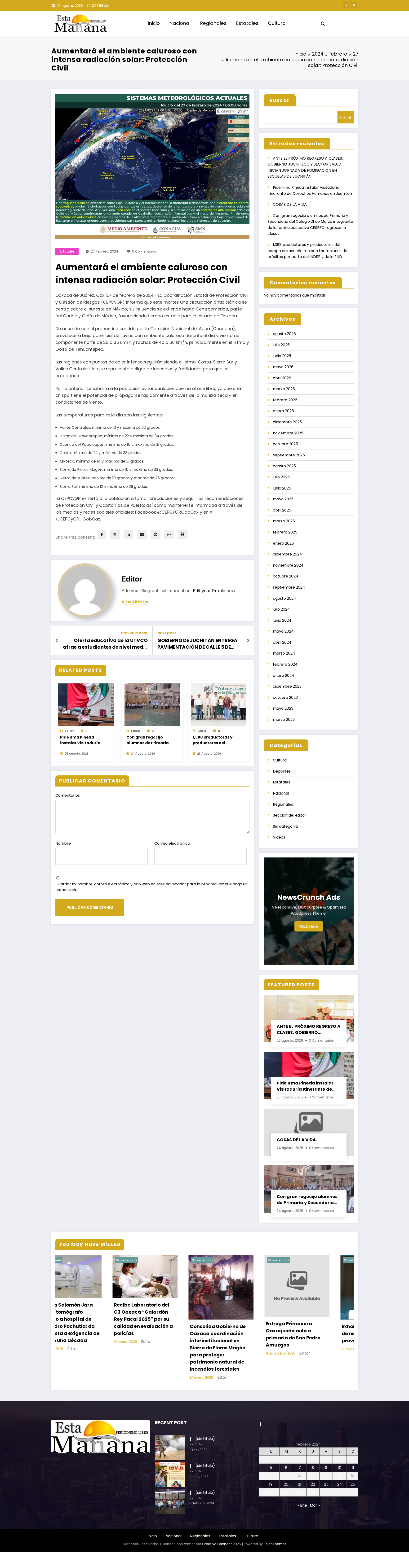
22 (313, 1460)
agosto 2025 (284, 466)
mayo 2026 (283, 367)
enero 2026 (283, 411)
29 (313, 1468)
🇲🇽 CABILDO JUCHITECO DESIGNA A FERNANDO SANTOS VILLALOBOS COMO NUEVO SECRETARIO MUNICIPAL (313, 1320)
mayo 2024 (283, 631)
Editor (132, 579)
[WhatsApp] (169, 534)
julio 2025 (281, 477)
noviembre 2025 (288, 433)
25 (353, 1460)
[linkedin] (128, 534)
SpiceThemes (275, 1519)
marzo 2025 (284, 521)
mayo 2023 (283, 708)
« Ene (302, 1481)
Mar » (315, 1481)
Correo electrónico (172, 843)
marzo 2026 (284, 389)
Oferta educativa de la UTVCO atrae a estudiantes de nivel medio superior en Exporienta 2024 (105, 644)
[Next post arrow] (248, 640)
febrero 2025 (285, 532)
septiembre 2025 (289, 455)
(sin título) (205, 1414)
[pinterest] (155, 534)
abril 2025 (282, 510)
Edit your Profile (209, 590)
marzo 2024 (284, 653)
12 (270, 1451)
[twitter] (115, 534)
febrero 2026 (285, 400)
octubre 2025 (285, 444)
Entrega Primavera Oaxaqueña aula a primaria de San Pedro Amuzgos (84, 1334)
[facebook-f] (346, 5)
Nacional (180, 23)
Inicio (154, 23)
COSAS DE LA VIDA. (290, 204)
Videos (279, 837)
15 (313, 1451)
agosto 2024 (284, 598)
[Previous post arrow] (56, 640)
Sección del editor (289, 815)
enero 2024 (283, 675)
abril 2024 (282, 642)
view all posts (135, 602)
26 (271, 1468)
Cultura (277, 23)
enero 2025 (283, 543)
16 (326, 1451)
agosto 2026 (284, 334)
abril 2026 (282, 378)
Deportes (282, 771)
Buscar (280, 100)
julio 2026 (281, 345)
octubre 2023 (285, 697)
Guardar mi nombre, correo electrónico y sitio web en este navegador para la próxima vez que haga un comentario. (151, 886)
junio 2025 (282, 488)
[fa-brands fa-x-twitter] (354, 5)
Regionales (213, 23)
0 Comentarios (144, 251)
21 (299, 1460)
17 (339, 1451)
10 (339, 1443)
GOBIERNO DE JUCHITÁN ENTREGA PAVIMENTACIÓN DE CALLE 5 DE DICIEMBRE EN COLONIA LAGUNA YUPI (197, 644)
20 (286, 1460)
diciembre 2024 (287, 554)
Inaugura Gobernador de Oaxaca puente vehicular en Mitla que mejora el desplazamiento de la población (239, 1323)
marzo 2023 (284, 719)
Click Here (308, 926)
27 (286, 1468)
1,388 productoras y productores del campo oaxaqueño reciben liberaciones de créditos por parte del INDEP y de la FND (216, 740)
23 (326, 1460)
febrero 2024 (285, 664)
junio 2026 (282, 355)
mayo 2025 (283, 499)
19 (270, 1460)
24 (339, 1460)
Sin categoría (285, 826)
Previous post (134, 633)
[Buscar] (323, 23)
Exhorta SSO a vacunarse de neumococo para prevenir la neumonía (164, 1333)
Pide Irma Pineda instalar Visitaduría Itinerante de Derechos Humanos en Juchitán (83, 740)
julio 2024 (281, 609)
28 (300, 1468)
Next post (166, 633)
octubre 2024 (285, 576)
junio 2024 (282, 620)
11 (353, 1443)
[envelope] (142, 534)
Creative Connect (217, 1519)
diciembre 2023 (287, 686)
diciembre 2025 (287, 422)
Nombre (63, 843)
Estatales (247, 23)
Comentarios (67, 795)
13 (286, 1451)
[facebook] (102, 534)
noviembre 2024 (288, 565)
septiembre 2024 (289, 587)
